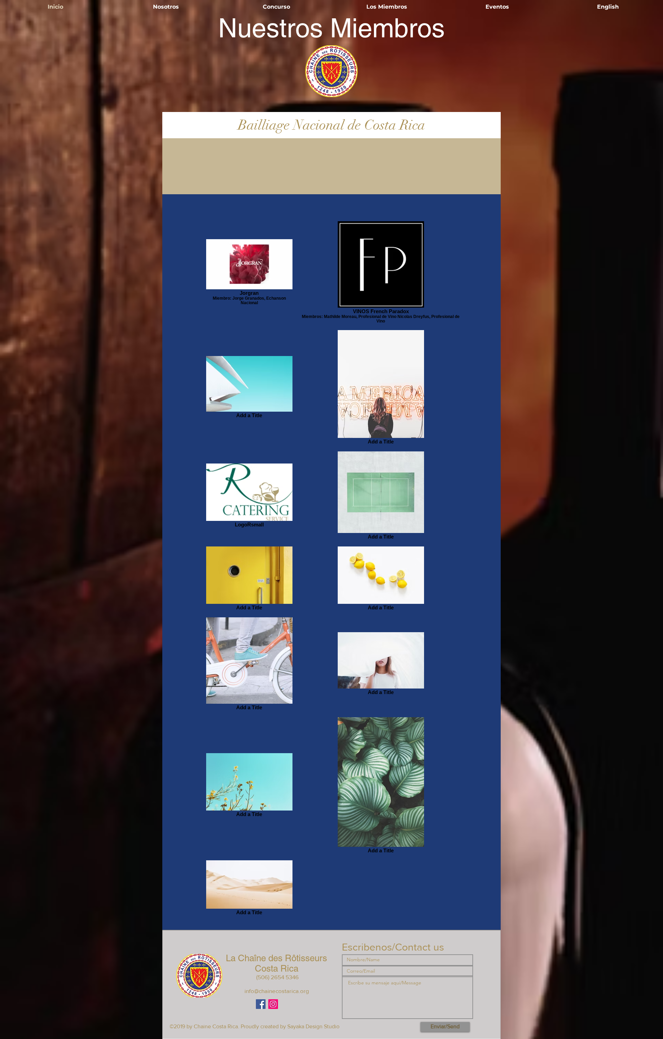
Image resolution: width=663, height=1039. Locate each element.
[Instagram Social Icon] (273, 1004)
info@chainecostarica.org (276, 990)
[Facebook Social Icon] (261, 1004)
